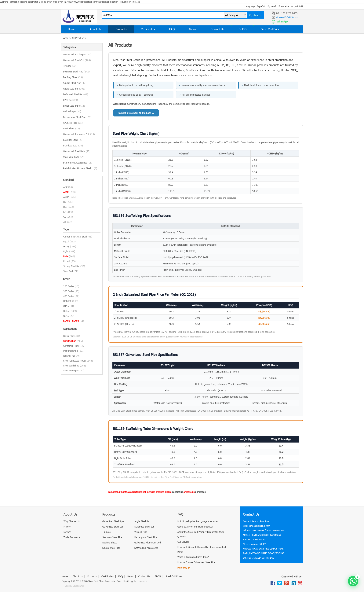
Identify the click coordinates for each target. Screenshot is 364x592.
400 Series (68, 296)
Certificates (148, 29)
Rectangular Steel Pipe (77, 117)
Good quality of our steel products (195, 526)
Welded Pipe (72, 111)
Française (283, 6)
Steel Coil (68, 271)
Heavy (66, 246)
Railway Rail (69, 355)
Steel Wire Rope (74, 157)
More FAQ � (183, 567)
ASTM (66, 197)
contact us (177, 492)
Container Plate (71, 345)
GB (64, 216)
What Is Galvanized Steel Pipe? (193, 557)
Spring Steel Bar (71, 266)
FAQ (172, 29)
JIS (64, 221)
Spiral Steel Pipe (74, 105)
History (67, 526)
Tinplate (70, 65)
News (192, 29)
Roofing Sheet (73, 77)
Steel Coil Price (270, 29)
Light (65, 251)
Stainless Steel (73, 145)
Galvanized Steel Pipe (77, 54)
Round (66, 261)
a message (200, 492)
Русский (272, 6)
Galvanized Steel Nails (76, 151)
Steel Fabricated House (74, 360)
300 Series (68, 291)
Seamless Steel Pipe (76, 71)
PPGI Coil (70, 100)
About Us (95, 29)
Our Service (183, 541)
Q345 (66, 315)
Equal (66, 241)
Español (261, 6)
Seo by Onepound (74, 585)
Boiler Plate (69, 336)
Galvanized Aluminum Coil (79, 134)
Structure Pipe (70, 370)
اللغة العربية (297, 6)
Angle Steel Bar (74, 88)
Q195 (66, 306)
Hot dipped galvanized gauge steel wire (197, 521)
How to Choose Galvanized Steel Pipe (196, 562)
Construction (69, 341)
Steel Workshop (71, 365)
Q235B (66, 311)
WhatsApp (282, 21)
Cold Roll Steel (73, 139)
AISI (65, 187)
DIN (65, 206)
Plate (65, 256)
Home (71, 29)
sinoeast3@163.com (287, 17)
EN (64, 211)
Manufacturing (70, 350)
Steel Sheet (71, 128)
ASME (66, 192)
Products (121, 29)
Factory (67, 532)
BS (64, 201)
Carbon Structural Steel (75, 236)
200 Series (68, 286)
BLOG (243, 29)
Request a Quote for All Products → (136, 113)
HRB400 (67, 301)
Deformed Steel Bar (75, 94)
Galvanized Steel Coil (77, 60)
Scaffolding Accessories (77, 162)
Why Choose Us (71, 521)
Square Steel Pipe (74, 83)
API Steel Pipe (73, 122)
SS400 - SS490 (71, 320)
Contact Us (217, 29)
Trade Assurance (72, 537)
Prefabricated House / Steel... (80, 168)
